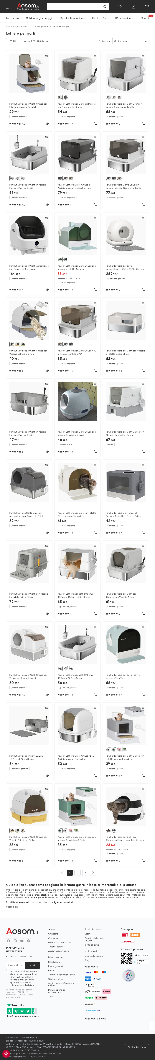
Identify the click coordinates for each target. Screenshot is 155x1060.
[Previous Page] (62, 873)
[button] (6, 1053)
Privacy (52, 970)
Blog (87, 960)
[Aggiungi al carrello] (47, 124)
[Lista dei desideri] (120, 7)
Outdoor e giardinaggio (39, 18)
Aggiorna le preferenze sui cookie (62, 984)
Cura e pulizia (41, 26)
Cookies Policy (55, 979)
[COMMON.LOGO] (28, 6)
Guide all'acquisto (94, 956)
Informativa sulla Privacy (23, 985)
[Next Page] (93, 873)
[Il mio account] (133, 6)
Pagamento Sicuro (95, 1018)
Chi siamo (53, 934)
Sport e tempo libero (72, 18)
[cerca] (105, 6)
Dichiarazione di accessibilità (56, 991)
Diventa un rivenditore (59, 942)
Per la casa (12, 18)
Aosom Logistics (56, 946)
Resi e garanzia (56, 966)
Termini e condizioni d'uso (61, 974)
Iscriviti (32, 965)
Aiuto (51, 996)
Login (87, 934)
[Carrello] (147, 7)
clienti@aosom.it (28, 1037)
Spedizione (54, 962)
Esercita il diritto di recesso (94, 939)
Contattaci (53, 938)
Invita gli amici (92, 945)
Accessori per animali (17, 26)
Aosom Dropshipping (58, 951)
